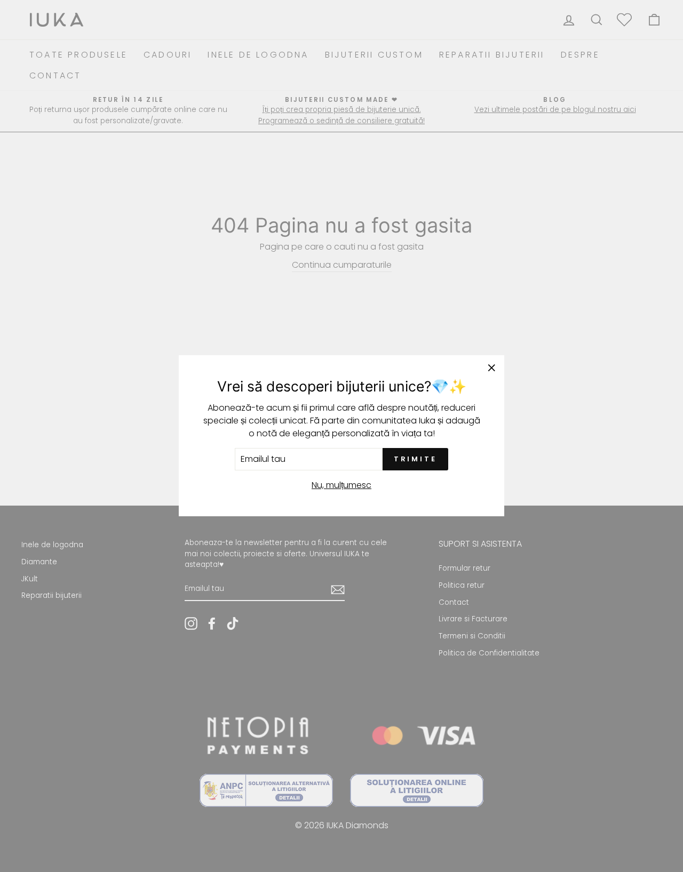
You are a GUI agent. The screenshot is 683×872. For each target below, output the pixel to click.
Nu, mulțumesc (341, 485)
